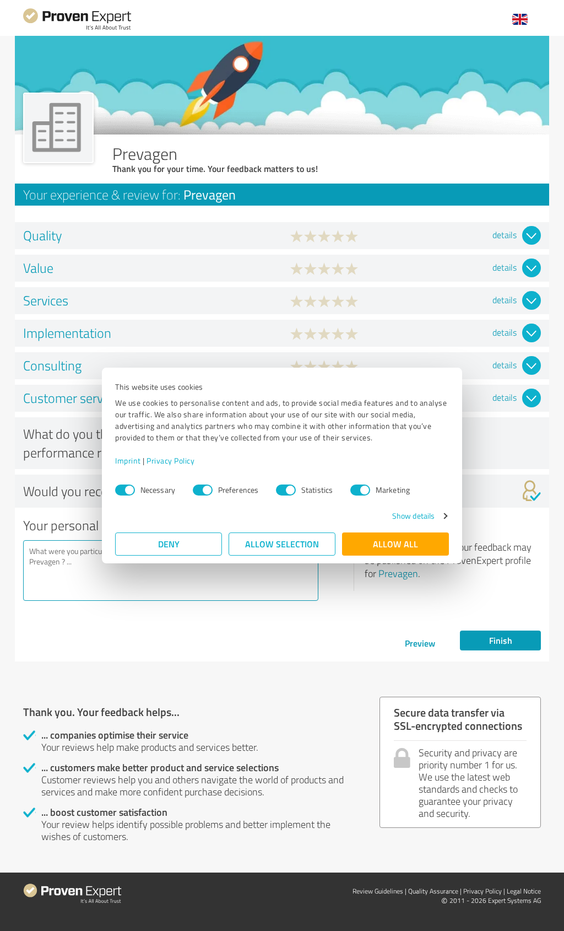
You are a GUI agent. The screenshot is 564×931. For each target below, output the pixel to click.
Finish (500, 640)
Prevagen (398, 573)
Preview (420, 643)
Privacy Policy (170, 460)
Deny (169, 543)
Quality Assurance (433, 891)
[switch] (203, 490)
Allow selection (282, 543)
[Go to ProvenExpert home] (77, 28)
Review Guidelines (377, 891)
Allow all (395, 543)
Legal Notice (524, 891)
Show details (413, 515)
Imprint (128, 460)
